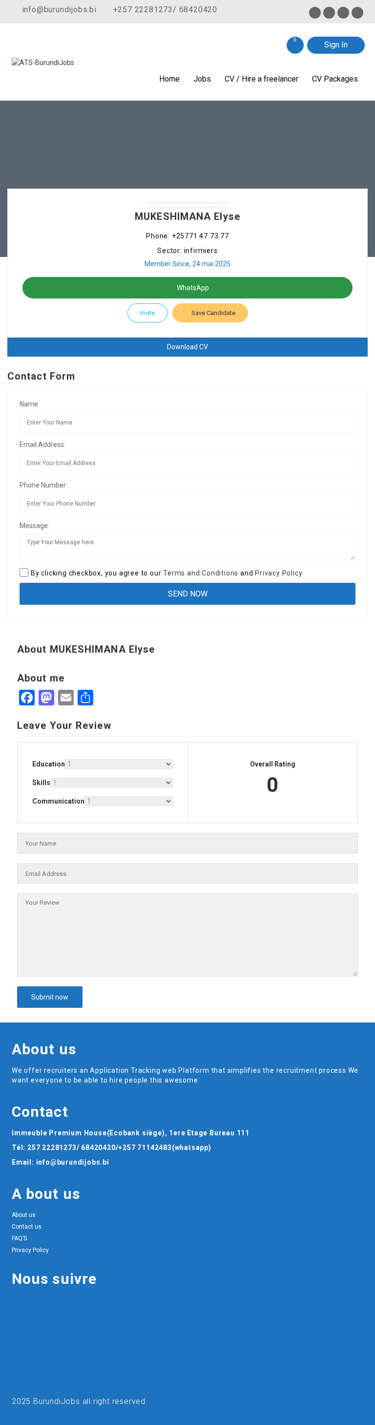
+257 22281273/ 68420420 (165, 9)
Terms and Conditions (200, 573)
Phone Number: (43, 485)
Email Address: (42, 444)
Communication (58, 801)
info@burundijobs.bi (58, 9)
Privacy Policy (278, 573)
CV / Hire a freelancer (261, 79)
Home (169, 79)
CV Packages (335, 79)
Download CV (187, 347)
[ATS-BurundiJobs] (56, 62)
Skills (41, 783)
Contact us (27, 1226)
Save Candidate (212, 313)
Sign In (336, 44)
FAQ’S (19, 1238)
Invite (147, 313)
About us (24, 1215)
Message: (34, 526)
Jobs (202, 79)
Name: (30, 404)
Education (48, 764)
